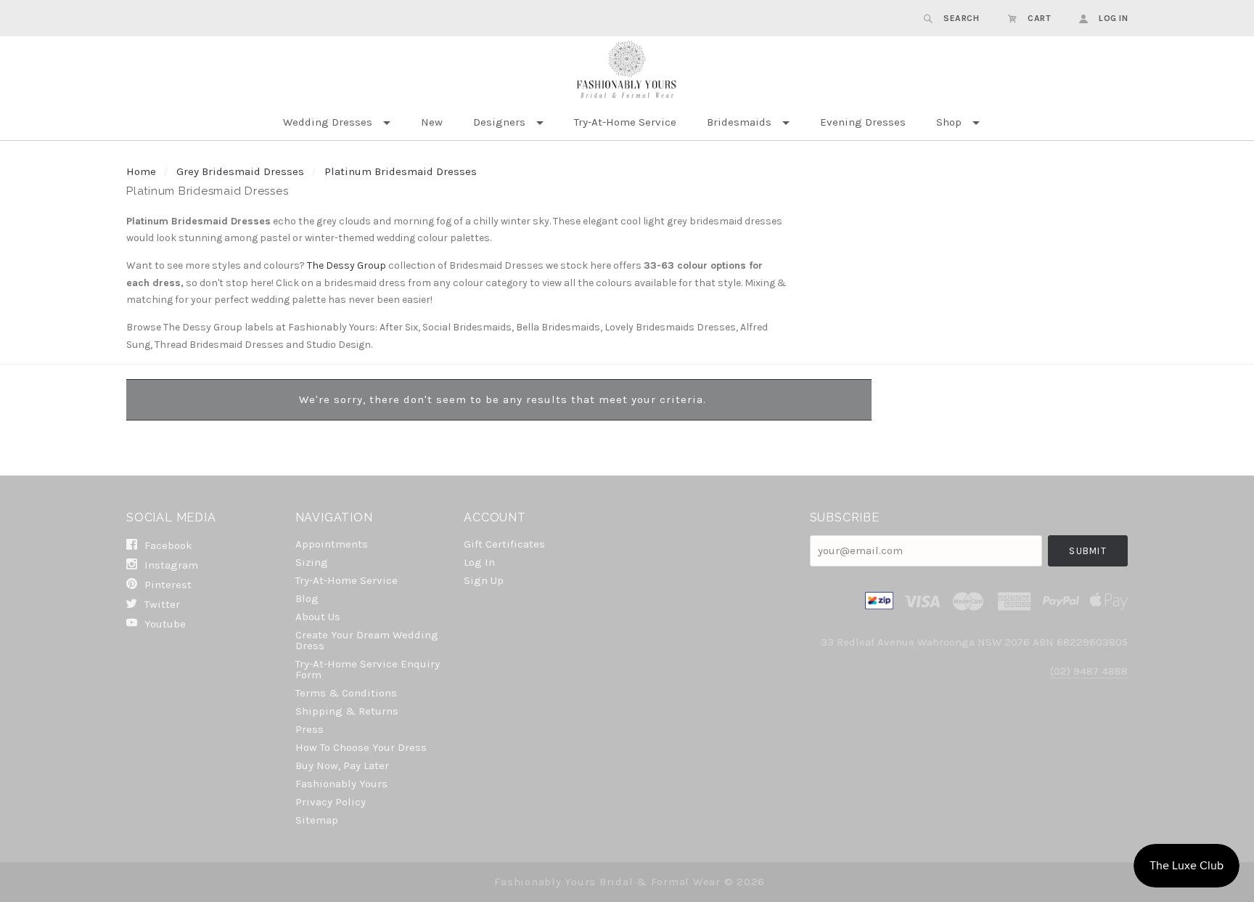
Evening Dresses (863, 122)
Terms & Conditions (346, 692)
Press (309, 729)
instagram (170, 565)
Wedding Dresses (327, 122)
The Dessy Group (346, 265)
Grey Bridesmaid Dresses (240, 171)
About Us (317, 616)
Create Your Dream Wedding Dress (366, 640)
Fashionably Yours (341, 783)
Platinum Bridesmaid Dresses (400, 171)
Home (141, 171)
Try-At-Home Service (625, 122)
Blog (307, 598)
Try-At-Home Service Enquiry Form (367, 669)
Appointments (331, 543)
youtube (164, 623)
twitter (161, 604)
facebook (167, 545)
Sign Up (484, 580)
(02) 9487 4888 (1089, 671)
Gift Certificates (504, 543)
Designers (499, 122)
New (432, 122)
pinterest (167, 584)
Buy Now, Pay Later (342, 765)
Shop (949, 122)
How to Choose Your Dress (361, 747)
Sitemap (316, 819)
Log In (479, 562)
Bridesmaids (739, 122)
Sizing (311, 562)
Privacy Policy (330, 801)
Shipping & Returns (346, 711)
